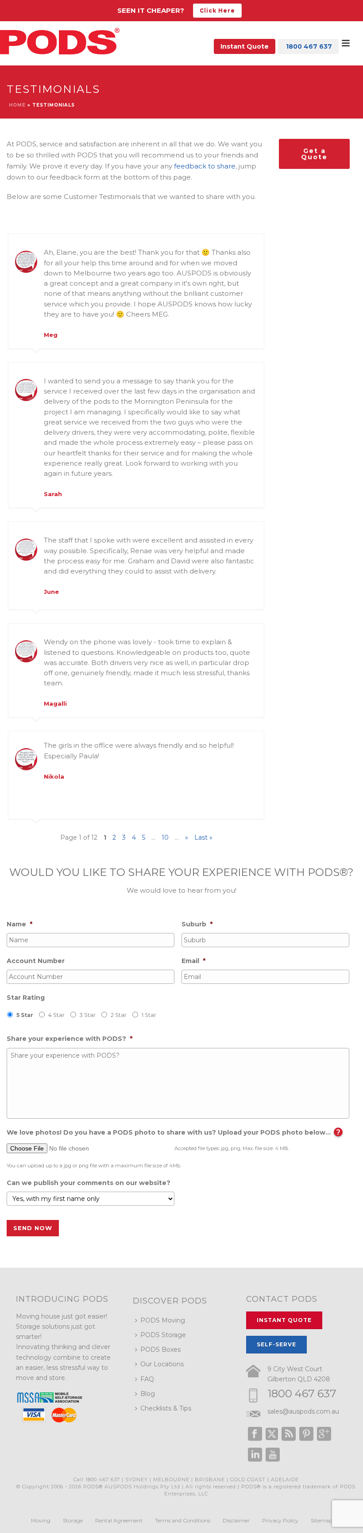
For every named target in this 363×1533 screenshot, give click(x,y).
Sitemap (321, 1520)
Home (17, 105)
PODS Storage (163, 1335)
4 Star (56, 1015)
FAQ (147, 1379)
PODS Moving (162, 1320)
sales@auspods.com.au (303, 1411)
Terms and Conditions (182, 1520)
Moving (40, 1520)
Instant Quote (244, 46)
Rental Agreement (119, 1520)
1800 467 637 (301, 1393)
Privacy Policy (280, 1520)
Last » (203, 837)
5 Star (24, 1015)
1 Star (149, 1015)
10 (165, 837)
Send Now (32, 1227)
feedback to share (205, 166)
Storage (73, 1520)
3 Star (88, 1015)
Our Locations (162, 1364)
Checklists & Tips (165, 1408)
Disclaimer (236, 1520)
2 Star (119, 1015)
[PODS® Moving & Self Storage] (60, 41)
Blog (147, 1394)
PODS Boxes (160, 1349)
